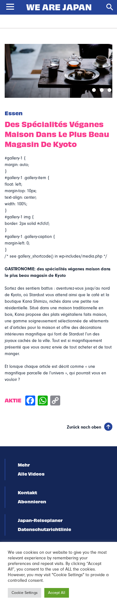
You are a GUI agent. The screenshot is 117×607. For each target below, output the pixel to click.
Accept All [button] (56, 592)
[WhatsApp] (43, 401)
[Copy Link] (55, 401)
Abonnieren (32, 501)
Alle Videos (31, 474)
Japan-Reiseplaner (40, 520)
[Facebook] (30, 401)
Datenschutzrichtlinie (44, 529)
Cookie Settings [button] (24, 592)
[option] (58, 71)
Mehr (24, 464)
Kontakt (27, 492)
